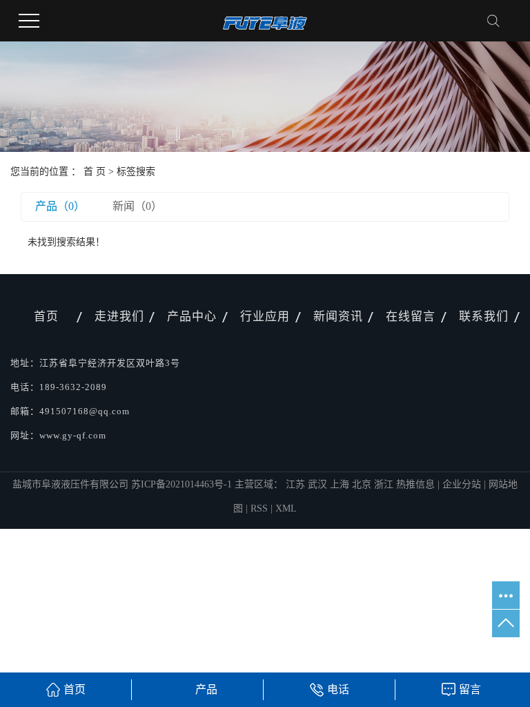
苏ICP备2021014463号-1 (181, 484)
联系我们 (484, 316)
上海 (341, 484)
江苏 (297, 484)
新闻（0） (137, 206)
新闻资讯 (338, 316)
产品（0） (60, 206)
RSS (259, 508)
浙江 (385, 484)
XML (286, 508)
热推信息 (415, 484)
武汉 (319, 484)
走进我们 (119, 316)
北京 (363, 484)
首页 (46, 316)
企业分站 (461, 484)
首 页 (95, 171)
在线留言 (410, 316)
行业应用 (265, 316)
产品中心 (192, 316)
